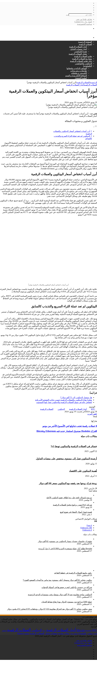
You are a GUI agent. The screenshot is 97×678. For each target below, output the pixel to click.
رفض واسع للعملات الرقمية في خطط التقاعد (73, 573)
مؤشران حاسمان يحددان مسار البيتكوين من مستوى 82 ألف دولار (65, 541)
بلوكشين (90, 634)
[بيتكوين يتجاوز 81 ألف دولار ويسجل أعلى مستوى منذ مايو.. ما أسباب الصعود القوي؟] (56, 578)
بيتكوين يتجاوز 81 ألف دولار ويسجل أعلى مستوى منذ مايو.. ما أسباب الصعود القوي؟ (57, 580)
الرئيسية (93, 82)
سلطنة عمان (74, 634)
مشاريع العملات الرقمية (82, 59)
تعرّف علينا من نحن (84, 19)
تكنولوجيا (82, 633)
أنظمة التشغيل (81, 78)
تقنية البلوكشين (80, 51)
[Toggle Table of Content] (95, 127)
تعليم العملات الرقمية (83, 56)
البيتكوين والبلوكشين (83, 63)
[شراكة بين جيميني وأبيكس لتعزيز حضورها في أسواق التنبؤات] (66, 585)
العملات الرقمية (85, 44)
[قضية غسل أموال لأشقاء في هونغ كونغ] (75, 510)
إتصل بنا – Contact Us (83, 22)
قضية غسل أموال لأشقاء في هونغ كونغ (76, 512)
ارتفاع (44, 630)
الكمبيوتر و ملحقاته (79, 73)
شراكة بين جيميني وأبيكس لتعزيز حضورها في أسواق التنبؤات (67, 587)
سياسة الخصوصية (84, 24)
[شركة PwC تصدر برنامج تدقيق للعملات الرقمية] (75, 502)
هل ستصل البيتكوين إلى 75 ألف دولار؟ (76, 397)
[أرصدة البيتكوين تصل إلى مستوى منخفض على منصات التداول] (59, 454)
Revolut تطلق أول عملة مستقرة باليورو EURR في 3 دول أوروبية (65, 548)
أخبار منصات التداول (78, 49)
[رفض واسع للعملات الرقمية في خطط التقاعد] (78, 570)
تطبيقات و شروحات (78, 71)
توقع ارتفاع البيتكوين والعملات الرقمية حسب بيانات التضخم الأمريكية (63, 400)
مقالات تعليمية (63, 634)
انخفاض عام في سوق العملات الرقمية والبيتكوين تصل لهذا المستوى (64, 402)
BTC (93, 409)
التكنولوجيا (87, 66)
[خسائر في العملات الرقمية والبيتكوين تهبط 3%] (77, 441)
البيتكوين (61, 409)
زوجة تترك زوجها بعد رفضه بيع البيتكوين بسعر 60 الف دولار (68, 483)
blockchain (88, 630)
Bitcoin (81, 630)
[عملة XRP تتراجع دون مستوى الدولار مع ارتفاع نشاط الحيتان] (65, 599)
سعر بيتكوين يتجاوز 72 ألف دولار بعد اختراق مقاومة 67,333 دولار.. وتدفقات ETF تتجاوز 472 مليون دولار (49, 609)
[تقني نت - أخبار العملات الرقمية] (83, 33)
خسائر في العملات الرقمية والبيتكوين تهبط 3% (74, 446)
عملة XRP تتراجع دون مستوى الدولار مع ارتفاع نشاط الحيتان (66, 602)
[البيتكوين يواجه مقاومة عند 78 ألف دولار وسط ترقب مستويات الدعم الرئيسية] (59, 592)
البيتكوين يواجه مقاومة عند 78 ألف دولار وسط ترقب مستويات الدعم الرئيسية (60, 594)
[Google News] (90, 419)
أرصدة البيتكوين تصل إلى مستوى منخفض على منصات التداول (66, 458)
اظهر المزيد (92, 414)
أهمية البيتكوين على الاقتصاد (83, 471)
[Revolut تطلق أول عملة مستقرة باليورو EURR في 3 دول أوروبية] (64, 546)
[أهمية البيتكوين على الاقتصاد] (84, 466)
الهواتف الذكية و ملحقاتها (77, 68)
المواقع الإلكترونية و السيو (76, 76)
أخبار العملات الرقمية (78, 47)
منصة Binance (23, 633)
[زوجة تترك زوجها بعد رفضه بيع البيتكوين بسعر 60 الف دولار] (58, 478)
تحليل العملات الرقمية (78, 54)
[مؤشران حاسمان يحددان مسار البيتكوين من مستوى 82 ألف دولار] (64, 539)
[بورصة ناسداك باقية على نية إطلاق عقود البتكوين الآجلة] (57, 495)
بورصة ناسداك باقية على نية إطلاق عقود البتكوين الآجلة (69, 498)
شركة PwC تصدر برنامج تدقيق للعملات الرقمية (72, 505)
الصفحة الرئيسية (85, 42)
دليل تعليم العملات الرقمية (81, 61)
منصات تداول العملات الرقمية (43, 633)
